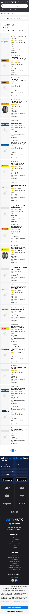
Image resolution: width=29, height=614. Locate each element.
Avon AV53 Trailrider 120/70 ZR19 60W (19, 267)
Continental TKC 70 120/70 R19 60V (19, 101)
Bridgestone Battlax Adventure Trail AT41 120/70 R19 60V (19, 347)
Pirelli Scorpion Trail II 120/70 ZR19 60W (18, 325)
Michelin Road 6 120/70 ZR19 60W (19, 36)
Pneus (11, 10)
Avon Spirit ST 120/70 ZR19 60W (18, 367)
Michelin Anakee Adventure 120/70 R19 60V (19, 286)
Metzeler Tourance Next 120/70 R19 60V (18, 121)
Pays (14, 537)
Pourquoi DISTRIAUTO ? (14, 539)
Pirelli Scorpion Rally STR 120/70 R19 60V (19, 247)
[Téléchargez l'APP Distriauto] (7, 479)
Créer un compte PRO (14, 543)
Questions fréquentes (14, 545)
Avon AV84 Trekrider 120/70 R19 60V (19, 430)
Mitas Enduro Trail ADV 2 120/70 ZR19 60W (19, 408)
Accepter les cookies (15, 607)
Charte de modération (14, 569)
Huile (25, 10)
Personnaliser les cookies (14, 611)
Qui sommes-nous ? (14, 555)
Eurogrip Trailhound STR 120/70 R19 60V (18, 205)
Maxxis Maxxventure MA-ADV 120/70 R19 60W (19, 307)
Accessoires (18, 10)
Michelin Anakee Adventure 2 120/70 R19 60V (19, 184)
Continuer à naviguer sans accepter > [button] (18, 586)
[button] (18, 2)
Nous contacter (14, 559)
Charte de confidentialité (14, 567)
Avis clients (14, 563)
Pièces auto (5, 10)
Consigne (14, 547)
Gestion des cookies (14, 561)
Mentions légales (14, 565)
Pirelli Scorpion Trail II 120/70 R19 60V (17, 226)
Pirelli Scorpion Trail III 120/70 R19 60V (17, 163)
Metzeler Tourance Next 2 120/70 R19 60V (18, 142)
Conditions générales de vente (14, 557)
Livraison (14, 541)
